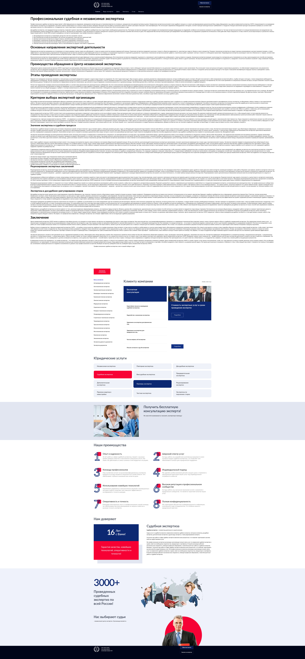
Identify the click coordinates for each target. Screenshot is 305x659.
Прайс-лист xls (206, 281)
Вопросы (141, 11)
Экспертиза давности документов (103, 342)
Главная (97, 11)
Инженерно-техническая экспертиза (104, 293)
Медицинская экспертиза (101, 303)
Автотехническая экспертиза (102, 286)
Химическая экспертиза (100, 335)
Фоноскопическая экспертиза (102, 328)
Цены (118, 11)
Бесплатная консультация (102, 271)
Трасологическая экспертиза (101, 324)
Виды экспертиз (108, 11)
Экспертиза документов (100, 345)
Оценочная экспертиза (100, 307)
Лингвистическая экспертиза (102, 300)
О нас (133, 11)
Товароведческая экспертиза (101, 321)
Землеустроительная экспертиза (103, 290)
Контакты (126, 11)
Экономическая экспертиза (101, 338)
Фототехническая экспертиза (102, 331)
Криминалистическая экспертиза (103, 297)
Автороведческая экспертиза (102, 283)
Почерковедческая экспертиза (102, 314)
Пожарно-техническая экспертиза (103, 310)
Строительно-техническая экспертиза (104, 317)
